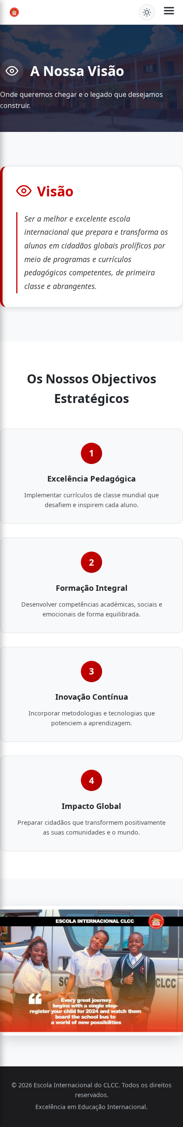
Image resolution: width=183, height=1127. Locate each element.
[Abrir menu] (169, 12)
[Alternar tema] (147, 12)
